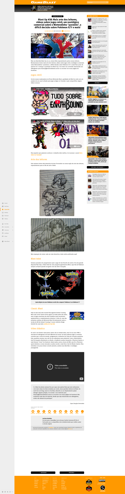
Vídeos (35, 485)
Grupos (76, 413)
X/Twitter (44, 413)
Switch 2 (44, 483)
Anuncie (63, 485)
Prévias (36, 483)
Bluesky (71, 413)
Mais (82, 413)
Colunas (36, 487)
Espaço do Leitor (57, 16)
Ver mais (97, 82)
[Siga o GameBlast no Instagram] (5, 491)
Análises (36, 482)
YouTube (49, 413)
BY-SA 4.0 (70, 428)
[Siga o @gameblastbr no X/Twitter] (7, 491)
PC (43, 485)
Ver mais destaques (97, 167)
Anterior (43, 472)
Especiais (36, 480)
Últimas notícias (93, 16)
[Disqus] (57, 451)
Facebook (33, 413)
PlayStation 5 (45, 480)
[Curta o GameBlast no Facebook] (2, 491)
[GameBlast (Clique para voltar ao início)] (43, 2)
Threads (66, 413)
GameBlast (51, 427)
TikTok (55, 413)
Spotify (60, 413)
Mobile (44, 487)
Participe (63, 482)
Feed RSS (55, 487)
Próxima (71, 472)
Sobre (62, 480)
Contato (63, 483)
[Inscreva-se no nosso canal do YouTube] (10, 491)
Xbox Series (45, 482)
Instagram (38, 413)
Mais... (43, 489)
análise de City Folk (49, 324)
